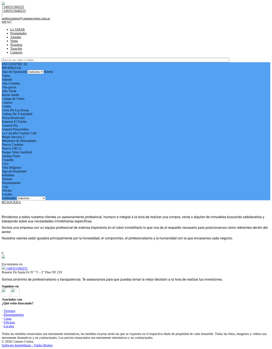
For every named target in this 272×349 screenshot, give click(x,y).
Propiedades (18, 33)
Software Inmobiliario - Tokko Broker (27, 345)
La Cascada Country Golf (19, 133)
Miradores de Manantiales (19, 141)
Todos (6, 76)
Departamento (11, 183)
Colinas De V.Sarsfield (17, 114)
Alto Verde (9, 91)
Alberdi (7, 79)
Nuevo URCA (11, 148)
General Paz (10, 125)
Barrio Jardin (10, 95)
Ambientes (9, 198)
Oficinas (9, 322)
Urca (5, 163)
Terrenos (9, 311)
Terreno (7, 179)
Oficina (7, 190)
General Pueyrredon (15, 129)
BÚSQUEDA (11, 202)
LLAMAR (17, 29)
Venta (14, 41)
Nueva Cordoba (12, 144)
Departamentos (14, 315)
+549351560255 (16, 268)
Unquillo (8, 160)
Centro (6, 106)
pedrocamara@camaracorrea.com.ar (26, 18)
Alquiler (15, 37)
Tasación (16, 48)
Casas (7, 318)
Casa (5, 186)
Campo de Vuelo (13, 98)
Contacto (16, 52)
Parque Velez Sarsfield (17, 152)
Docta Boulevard (13, 118)
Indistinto (8, 175)
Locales (7, 194)
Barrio (48, 71)
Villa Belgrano (11, 167)
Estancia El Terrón (14, 121)
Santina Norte (11, 156)
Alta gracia (9, 87)
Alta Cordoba (11, 83)
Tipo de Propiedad (14, 171)
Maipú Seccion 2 (13, 137)
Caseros (7, 102)
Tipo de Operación (14, 71)
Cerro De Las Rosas (15, 110)
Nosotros (16, 45)
